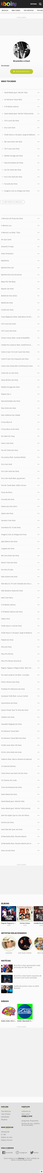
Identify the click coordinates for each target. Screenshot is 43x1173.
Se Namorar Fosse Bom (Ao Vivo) (13, 738)
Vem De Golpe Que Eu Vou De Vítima (15, 815)
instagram (23, 1152)
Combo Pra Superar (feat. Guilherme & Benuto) (17, 345)
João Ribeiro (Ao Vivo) (9, 541)
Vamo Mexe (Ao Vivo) (9, 794)
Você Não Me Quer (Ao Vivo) (11, 829)
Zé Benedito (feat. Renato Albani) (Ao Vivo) (17, 843)
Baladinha (5, 260)
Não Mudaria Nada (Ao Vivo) (12, 591)
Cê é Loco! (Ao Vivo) (11, 120)
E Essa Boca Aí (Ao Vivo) (10, 429)
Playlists (4, 1119)
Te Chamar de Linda (9, 780)
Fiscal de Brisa (6, 492)
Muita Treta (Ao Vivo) (9, 562)
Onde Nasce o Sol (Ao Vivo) (11, 626)
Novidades (5, 1117)
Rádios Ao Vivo (6, 1137)
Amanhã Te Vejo (7, 246)
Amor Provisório (7, 253)
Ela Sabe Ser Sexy (8, 436)
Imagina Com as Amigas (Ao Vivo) (16, 191)
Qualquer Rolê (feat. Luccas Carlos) (14, 696)
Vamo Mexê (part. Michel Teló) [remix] (18, 113)
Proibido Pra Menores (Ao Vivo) (13, 689)
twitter (36, 1152)
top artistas (29, 10)
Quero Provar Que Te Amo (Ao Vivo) (14, 710)
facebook (9, 1152)
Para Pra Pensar (7, 654)
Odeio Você (5, 619)
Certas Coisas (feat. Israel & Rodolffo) (15, 338)
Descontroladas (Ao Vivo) (13, 163)
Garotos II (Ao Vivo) (8, 520)
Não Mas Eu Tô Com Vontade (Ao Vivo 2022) (17, 584)
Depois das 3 (6, 394)
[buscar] (40, 4)
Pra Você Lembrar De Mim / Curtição (15, 675)
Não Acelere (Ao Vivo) (9, 577)
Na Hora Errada (7, 569)
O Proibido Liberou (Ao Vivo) (11, 612)
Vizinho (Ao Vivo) (7, 822)
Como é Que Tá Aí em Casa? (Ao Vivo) (15, 352)
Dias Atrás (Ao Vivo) (8, 408)
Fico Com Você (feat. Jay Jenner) (13, 478)
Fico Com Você (9, 128)
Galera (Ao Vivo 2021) (9, 506)
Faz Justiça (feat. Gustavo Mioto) (13, 457)
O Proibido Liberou (11, 106)
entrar (33, 4)
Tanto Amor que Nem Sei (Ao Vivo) (14, 773)
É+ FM (3, 1134)
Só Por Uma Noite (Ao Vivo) (11, 752)
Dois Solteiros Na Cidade (10, 415)
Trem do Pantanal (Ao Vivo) (11, 787)
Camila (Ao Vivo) (7, 310)
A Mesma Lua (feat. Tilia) (10, 232)
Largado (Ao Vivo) (7, 548)
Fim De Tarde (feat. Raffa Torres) (13, 485)
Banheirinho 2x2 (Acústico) (11, 275)
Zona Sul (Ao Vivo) (8, 850)
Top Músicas (6, 1111)
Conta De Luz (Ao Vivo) (9, 373)
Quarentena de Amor (9, 703)
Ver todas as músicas (13, 202)
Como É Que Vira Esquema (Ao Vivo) (14, 359)
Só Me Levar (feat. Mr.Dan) (11, 745)
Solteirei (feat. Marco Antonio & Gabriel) (16, 759)
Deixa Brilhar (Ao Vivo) (9, 380)
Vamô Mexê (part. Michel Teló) (15, 92)
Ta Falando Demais (8, 766)
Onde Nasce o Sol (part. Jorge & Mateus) (19, 135)
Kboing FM (5, 1132)
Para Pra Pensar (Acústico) (11, 661)
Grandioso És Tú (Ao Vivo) (11, 527)
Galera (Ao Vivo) (7, 513)
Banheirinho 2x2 (7, 268)
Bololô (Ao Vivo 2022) (9, 296)
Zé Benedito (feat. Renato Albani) (13, 836)
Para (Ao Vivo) (6, 647)
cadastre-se (26, 1111)
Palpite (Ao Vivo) (7, 640)
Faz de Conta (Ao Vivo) (12, 170)
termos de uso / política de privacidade (31, 1124)
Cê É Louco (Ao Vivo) (11, 149)
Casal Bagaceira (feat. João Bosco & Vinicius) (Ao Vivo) (17, 317)
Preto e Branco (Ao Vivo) (10, 682)
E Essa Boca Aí (6, 422)
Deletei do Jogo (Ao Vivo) (13, 156)
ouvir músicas (22, 71)
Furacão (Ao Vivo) (10, 184)
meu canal (16, 10)
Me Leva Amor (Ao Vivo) (13, 142)
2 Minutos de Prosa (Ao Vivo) (12, 218)
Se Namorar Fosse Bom (13, 99)
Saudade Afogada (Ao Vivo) (11, 724)
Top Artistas (5, 1114)
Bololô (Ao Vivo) (7, 303)
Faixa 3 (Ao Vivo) (7, 443)
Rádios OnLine (6, 1140)
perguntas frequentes (30, 1121)
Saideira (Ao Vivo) (7, 717)
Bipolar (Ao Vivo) (7, 289)
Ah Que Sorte (6, 239)
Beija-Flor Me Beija (8, 282)
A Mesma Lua (6, 225)
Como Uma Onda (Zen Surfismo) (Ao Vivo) (17, 366)
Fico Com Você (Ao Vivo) (13, 177)
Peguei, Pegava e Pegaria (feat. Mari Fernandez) (17, 668)
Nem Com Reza (7, 598)
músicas (5, 10)
